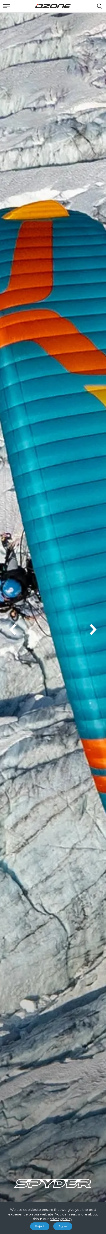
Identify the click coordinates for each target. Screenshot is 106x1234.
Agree (62, 1226)
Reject (39, 1226)
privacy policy (60, 1219)
